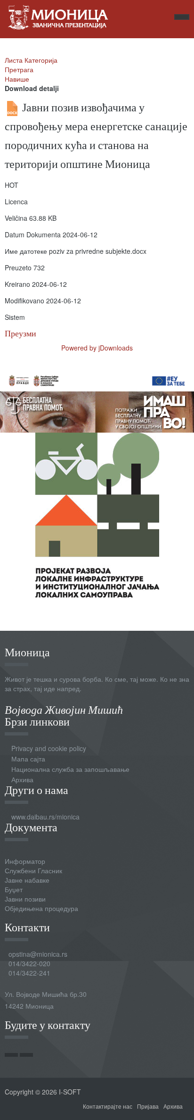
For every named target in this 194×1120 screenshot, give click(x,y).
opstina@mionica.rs (37, 954)
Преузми (20, 333)
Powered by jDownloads (97, 347)
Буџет (14, 889)
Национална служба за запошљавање (70, 769)
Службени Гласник (33, 870)
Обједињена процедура (41, 908)
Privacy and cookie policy (48, 748)
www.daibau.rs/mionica (45, 816)
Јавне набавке (27, 880)
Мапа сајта (28, 758)
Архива (22, 779)
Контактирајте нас (107, 1106)
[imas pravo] (97, 399)
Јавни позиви (25, 898)
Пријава (148, 1106)
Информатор (25, 861)
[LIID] (97, 513)
